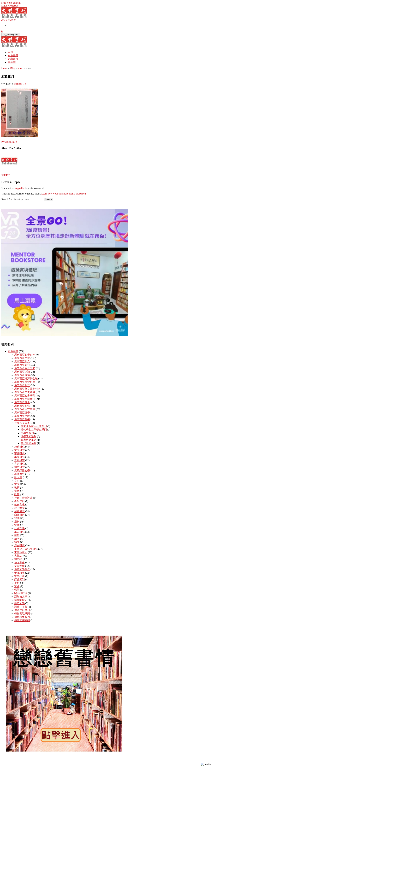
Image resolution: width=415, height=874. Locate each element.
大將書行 (19, 84)
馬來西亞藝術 (22, 419)
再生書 (12, 62)
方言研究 (19, 463)
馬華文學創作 (22, 569)
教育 (16, 487)
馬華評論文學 (22, 470)
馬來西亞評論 (22, 371)
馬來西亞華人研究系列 (34, 426)
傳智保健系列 (22, 610)
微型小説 (19, 576)
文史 (16, 480)
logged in (19, 188)
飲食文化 (19, 504)
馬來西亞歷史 (22, 402)
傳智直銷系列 (22, 620)
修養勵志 (19, 511)
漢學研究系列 (28, 436)
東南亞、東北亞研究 (26, 548)
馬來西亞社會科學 (24, 382)
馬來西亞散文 (22, 361)
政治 (16, 494)
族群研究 (19, 446)
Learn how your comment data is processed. (63, 193)
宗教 (16, 491)
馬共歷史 (19, 474)
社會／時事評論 (23, 497)
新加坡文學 (20, 596)
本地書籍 (13, 55)
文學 (16, 484)
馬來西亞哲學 (22, 412)
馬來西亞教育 (22, 385)
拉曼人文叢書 (22, 422)
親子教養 (19, 508)
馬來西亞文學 (22, 358)
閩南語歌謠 (20, 593)
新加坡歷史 (20, 600)
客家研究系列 (28, 439)
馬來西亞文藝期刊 (24, 399)
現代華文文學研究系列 (34, 429)
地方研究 (19, 467)
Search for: (6, 199)
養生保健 (19, 501)
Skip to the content (10, 2)
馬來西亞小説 (22, 416)
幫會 (16, 586)
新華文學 (19, 603)
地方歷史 (19, 562)
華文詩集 (19, 572)
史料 (16, 583)
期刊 (16, 521)
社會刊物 (19, 528)
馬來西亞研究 (22, 365)
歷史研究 (19, 545)
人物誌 (18, 555)
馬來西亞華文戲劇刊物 (27, 388)
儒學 (16, 589)
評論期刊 (19, 579)
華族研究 (19, 456)
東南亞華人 (20, 552)
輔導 (16, 542)
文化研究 (19, 460)
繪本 (16, 538)
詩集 (16, 535)
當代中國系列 (28, 443)
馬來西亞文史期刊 (24, 395)
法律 (16, 525)
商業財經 (19, 514)
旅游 (16, 518)
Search (48, 199)
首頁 (10, 52)
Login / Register (9, 5)
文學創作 (19, 565)
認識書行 (13, 58)
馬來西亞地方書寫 (24, 409)
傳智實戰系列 (22, 613)
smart (9, 141)
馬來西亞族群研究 (24, 368)
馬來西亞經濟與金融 (26, 378)
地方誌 (18, 559)
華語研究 (19, 453)
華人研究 (19, 531)
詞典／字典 (20, 606)
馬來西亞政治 (22, 375)
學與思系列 (27, 433)
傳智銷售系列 (22, 617)
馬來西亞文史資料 (24, 392)
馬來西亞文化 (22, 405)
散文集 (18, 477)
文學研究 (19, 450)
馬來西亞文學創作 (24, 354)
